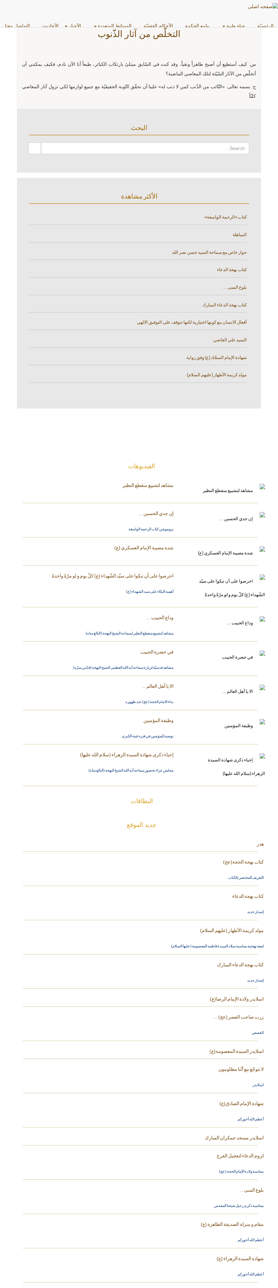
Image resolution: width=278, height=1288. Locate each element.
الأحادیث (50, 26)
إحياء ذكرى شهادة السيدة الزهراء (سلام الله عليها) (127, 754)
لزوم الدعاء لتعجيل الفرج (240, 1155)
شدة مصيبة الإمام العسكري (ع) (144, 547)
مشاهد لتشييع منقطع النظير (148, 485)
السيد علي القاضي (230, 339)
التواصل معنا (18, 26)
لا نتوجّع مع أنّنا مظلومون (241, 1069)
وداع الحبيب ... (160, 617)
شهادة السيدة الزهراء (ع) (240, 1258)
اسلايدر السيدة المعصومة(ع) (237, 1051)
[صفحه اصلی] (263, 6)
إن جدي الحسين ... (156, 513)
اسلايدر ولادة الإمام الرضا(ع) (237, 999)
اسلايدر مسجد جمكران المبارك (234, 1137)
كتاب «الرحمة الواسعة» (225, 217)
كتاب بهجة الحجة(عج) (243, 862)
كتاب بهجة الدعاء (232, 269)
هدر (260, 844)
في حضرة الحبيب (157, 652)
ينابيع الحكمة (198, 26)
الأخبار (74, 26)
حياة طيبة (235, 26)
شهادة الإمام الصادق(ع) (241, 1103)
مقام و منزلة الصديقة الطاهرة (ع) (232, 1224)
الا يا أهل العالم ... (158, 686)
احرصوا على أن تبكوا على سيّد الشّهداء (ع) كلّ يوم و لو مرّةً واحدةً (113, 576)
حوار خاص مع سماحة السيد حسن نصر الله (209, 252)
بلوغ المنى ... (235, 287)
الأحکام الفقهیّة (159, 26)
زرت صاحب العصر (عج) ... (239, 1017)
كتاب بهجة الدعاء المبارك (224, 304)
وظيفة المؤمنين (158, 720)
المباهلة (240, 234)
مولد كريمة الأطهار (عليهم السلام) (217, 374)
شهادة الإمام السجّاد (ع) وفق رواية (216, 357)
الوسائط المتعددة (115, 26)
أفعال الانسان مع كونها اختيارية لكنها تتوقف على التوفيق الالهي (192, 322)
